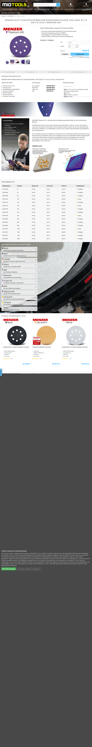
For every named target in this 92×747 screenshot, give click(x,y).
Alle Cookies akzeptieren (8, 568)
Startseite (3, 16)
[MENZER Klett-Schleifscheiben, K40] (16, 332)
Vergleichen (65, 54)
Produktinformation (9, 72)
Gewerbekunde (76, 57)
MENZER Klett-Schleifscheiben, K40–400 (75, 347)
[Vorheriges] (4, 42)
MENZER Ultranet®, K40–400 (41, 347)
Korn (61, 42)
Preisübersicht (31, 72)
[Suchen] (58, 5)
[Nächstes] (36, 42)
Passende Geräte (68, 82)
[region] (20, 46)
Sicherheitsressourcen (79, 72)
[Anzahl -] (69, 46)
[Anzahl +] (77, 46)
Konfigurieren (36, 569)
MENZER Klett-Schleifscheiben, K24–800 (16, 347)
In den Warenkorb (80, 54)
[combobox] (44, 5)
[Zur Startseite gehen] (14, 4)
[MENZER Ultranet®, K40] (46, 332)
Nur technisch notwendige (24, 569)
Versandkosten (86, 56)
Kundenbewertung (55, 72)
